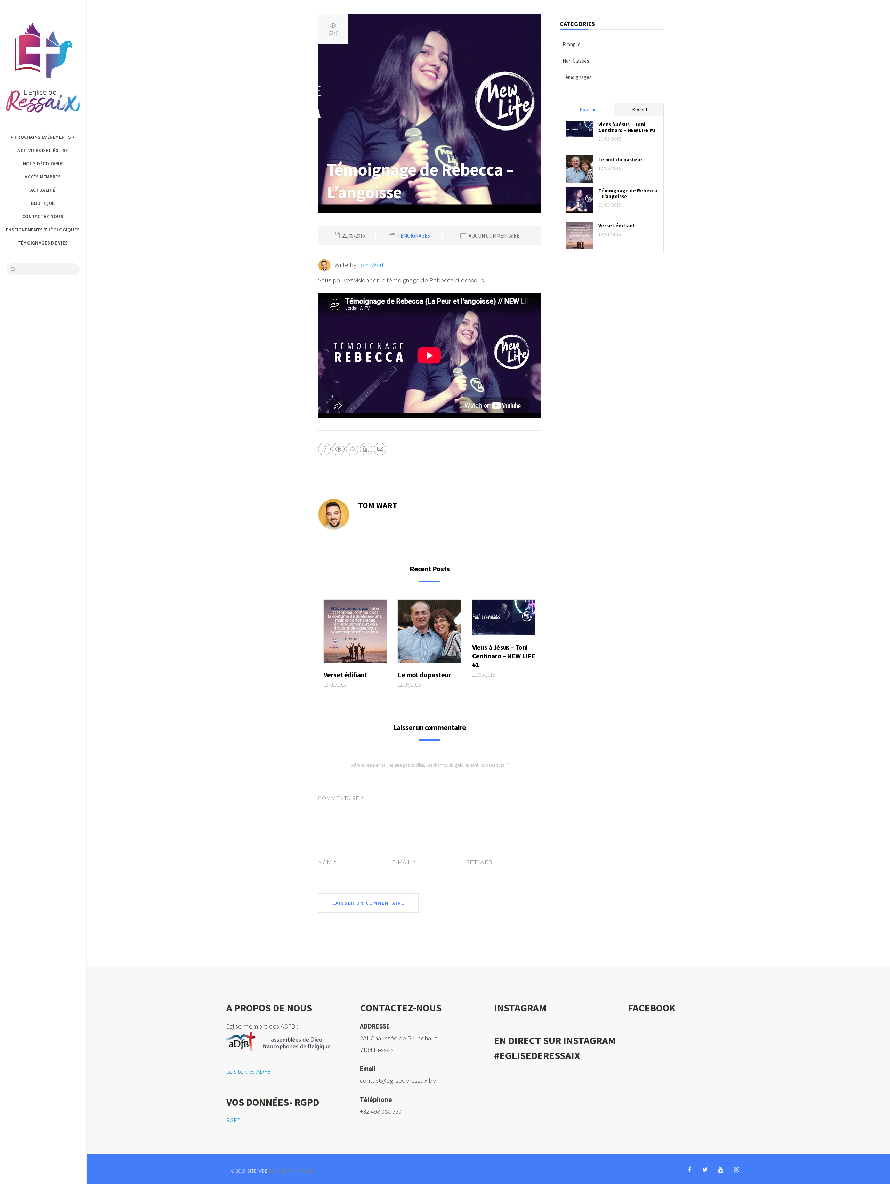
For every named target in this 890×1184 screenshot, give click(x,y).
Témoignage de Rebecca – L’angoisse (627, 193)
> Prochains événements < (42, 137)
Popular (588, 109)
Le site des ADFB (248, 1071)
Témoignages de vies (43, 243)
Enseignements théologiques (43, 229)
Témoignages (413, 236)
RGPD (234, 1120)
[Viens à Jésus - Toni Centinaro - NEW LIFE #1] (503, 619)
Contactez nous (42, 216)
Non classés (576, 60)
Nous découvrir (43, 163)
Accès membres (43, 177)
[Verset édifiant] (355, 633)
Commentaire (340, 798)
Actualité (42, 190)
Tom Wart (371, 265)
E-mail (403, 862)
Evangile (572, 44)
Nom (327, 862)
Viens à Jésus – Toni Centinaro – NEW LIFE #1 (503, 656)
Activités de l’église (42, 150)
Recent (639, 109)
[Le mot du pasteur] (429, 633)
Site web (479, 862)
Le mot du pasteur (424, 674)
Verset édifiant (345, 674)
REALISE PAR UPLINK (291, 1171)
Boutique (43, 203)
